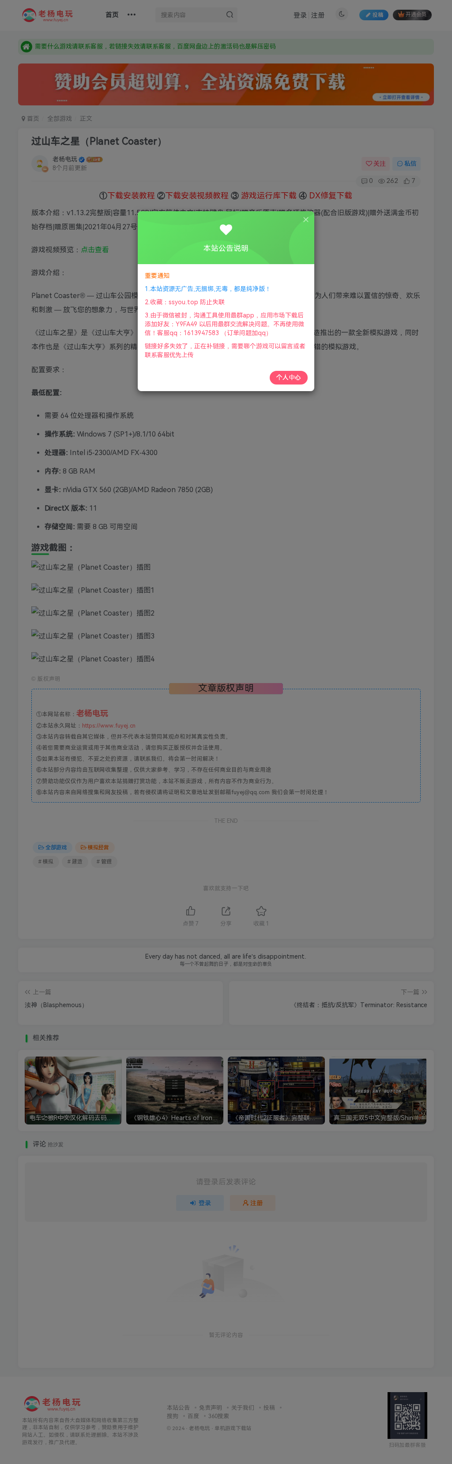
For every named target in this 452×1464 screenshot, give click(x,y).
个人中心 (288, 377)
